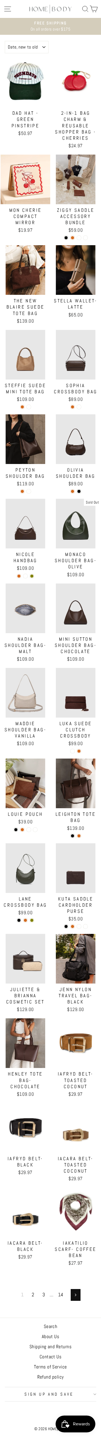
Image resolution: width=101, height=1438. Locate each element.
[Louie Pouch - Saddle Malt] (35, 830)
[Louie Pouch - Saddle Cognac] (29, 830)
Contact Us (51, 1357)
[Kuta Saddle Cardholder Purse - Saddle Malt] (85, 926)
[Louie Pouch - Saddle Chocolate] (22, 830)
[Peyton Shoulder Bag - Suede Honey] (29, 491)
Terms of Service (50, 1367)
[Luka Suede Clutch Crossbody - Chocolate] (79, 751)
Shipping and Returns (50, 1346)
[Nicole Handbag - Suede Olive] (32, 576)
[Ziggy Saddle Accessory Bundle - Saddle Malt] (85, 238)
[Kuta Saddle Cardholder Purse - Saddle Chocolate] (72, 926)
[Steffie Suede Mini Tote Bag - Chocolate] (22, 407)
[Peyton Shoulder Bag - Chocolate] (22, 491)
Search (51, 1326)
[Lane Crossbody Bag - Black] (19, 920)
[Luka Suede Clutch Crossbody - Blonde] (72, 751)
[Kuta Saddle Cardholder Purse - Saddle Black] (66, 926)
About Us (50, 1336)
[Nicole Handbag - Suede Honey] (25, 576)
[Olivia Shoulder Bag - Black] (79, 491)
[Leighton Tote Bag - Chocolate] (79, 836)
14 (60, 1294)
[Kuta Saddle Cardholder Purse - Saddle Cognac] (79, 926)
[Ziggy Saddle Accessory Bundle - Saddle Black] (66, 238)
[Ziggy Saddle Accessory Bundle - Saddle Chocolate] (72, 238)
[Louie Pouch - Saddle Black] (16, 830)
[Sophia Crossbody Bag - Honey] (79, 407)
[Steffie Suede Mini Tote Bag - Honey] (29, 407)
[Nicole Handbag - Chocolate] (19, 576)
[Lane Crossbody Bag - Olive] (32, 920)
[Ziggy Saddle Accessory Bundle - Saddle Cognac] (79, 238)
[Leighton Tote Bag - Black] (72, 836)
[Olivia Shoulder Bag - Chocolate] (72, 491)
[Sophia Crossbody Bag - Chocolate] (72, 407)
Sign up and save (49, 1394)
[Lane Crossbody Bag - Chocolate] (25, 920)
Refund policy (50, 1377)
